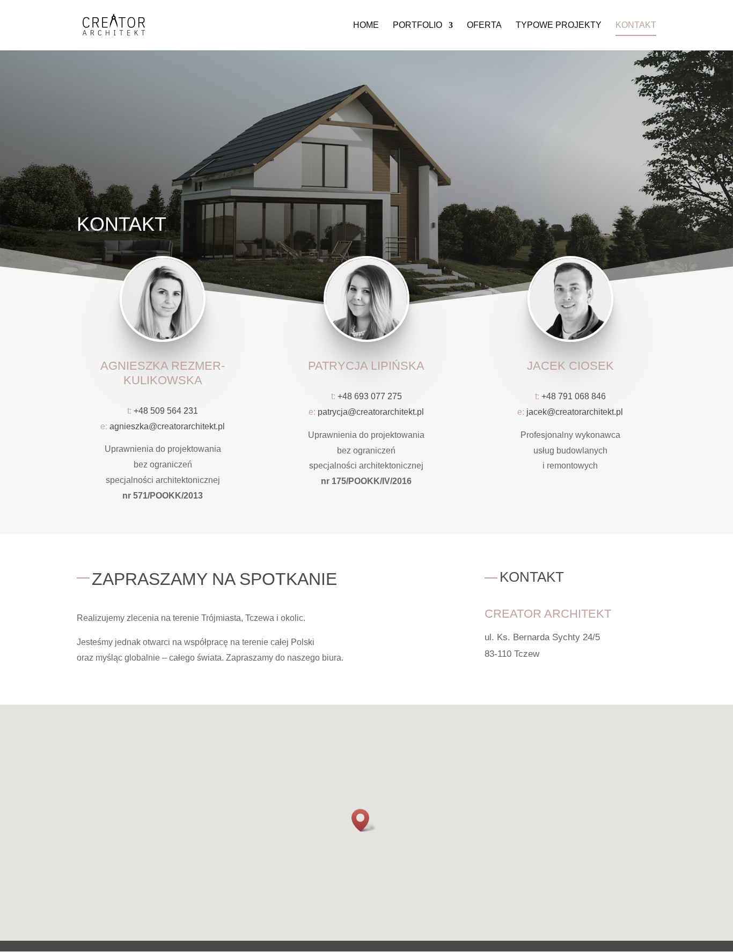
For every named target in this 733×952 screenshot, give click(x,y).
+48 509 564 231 (166, 410)
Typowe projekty (559, 25)
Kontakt (635, 25)
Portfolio (417, 25)
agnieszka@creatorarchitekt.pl (167, 426)
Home (366, 25)
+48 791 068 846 (573, 396)
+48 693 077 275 (370, 396)
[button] (363, 820)
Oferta (484, 25)
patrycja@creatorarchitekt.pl (371, 411)
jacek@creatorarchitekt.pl (574, 411)
